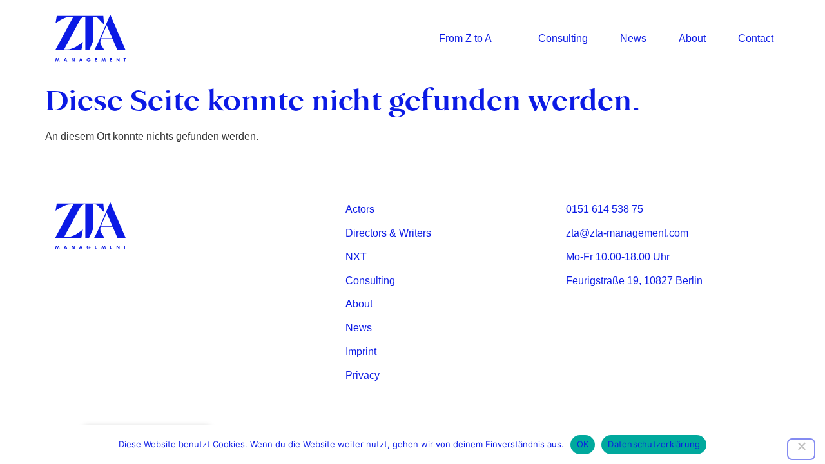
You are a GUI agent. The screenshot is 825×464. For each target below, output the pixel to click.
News (633, 38)
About (692, 38)
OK (583, 444)
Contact (755, 38)
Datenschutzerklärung (654, 444)
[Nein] (801, 449)
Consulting (563, 38)
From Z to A (465, 38)
